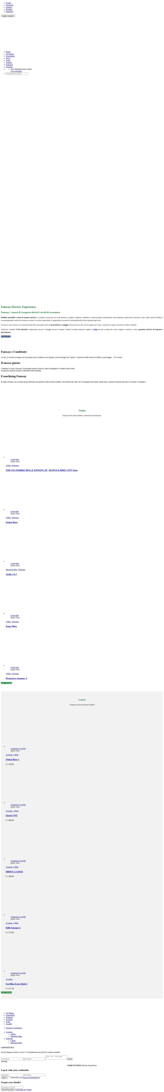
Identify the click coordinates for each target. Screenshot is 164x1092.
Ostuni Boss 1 (12, 759)
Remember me (17, 1078)
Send (70, 1059)
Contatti (9, 63)
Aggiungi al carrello (18, 749)
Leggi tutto (15, 459)
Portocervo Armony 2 (16, 678)
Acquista (9, 67)
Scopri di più (6, 337)
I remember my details (23, 1090)
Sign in (4, 1078)
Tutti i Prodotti (6, 683)
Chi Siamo (10, 54)
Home (8, 52)
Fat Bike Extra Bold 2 (16, 984)
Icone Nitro (11, 626)
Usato (8, 60)
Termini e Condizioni (14, 1028)
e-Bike (8, 466)
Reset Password (7, 1090)
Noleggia (9, 65)
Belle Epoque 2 (13, 928)
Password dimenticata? (31, 1078)
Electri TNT (12, 815)
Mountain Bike (11, 570)
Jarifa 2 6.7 (11, 574)
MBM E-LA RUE (14, 871)
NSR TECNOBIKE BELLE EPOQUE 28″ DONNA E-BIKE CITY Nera (42, 470)
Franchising (10, 56)
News (8, 58)
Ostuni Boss (11, 522)
